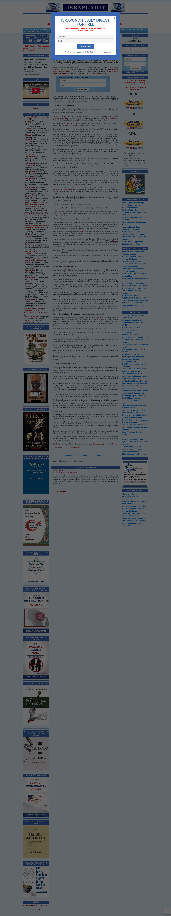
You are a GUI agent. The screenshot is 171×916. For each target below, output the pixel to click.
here (71, 52)
